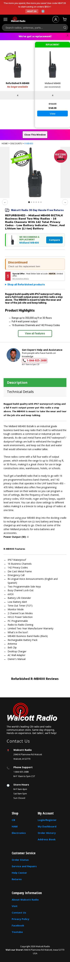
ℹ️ (43, 11)
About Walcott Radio (25, 899)
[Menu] (5, 19)
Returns (17, 879)
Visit (15, 906)
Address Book (47, 839)
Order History (47, 833)
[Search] (65, 27)
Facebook (18, 925)
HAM (15, 826)
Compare (54, 239)
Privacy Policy (20, 919)
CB (13, 820)
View (52, 113)
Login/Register (47, 820)
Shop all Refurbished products (26, 284)
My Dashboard (47, 826)
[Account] (55, 19)
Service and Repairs (24, 866)
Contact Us (19, 912)
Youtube (17, 932)
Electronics (19, 833)
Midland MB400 (29, 242)
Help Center (19, 872)
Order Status (20, 859)
